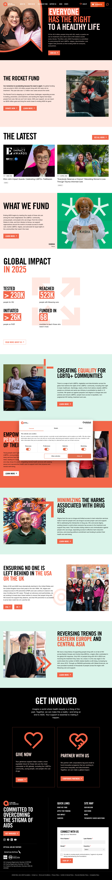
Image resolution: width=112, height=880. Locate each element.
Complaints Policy (94, 875)
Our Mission (88, 808)
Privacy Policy (55, 875)
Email (63, 846)
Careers (60, 818)
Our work (87, 811)
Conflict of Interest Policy (67, 875)
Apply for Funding (64, 811)
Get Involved (10, 834)
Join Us (53, 53)
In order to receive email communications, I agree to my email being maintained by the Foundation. (83, 855)
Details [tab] (56, 428)
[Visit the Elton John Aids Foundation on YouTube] (15, 840)
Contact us (34, 875)
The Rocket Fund (43, 4)
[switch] (46, 449)
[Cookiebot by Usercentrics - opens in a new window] (84, 423)
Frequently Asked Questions (94, 818)
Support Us (53, 4)
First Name (65, 839)
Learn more (28, 109)
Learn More (10, 236)
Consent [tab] (31, 428)
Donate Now (10, 109)
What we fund (62, 808)
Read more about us (13, 342)
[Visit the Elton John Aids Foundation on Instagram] (4, 840)
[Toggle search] (107, 4)
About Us (22, 4)
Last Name (88, 839)
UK (17, 607)
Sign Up (84, 4)
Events (66, 4)
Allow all (79, 456)
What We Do (31, 4)
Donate (20, 780)
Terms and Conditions (44, 875)
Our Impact (61, 815)
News (60, 4)
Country (87, 846)
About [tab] (80, 428)
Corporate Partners (71, 779)
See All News (99, 138)
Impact (60, 185)
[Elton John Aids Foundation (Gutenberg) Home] (9, 4)
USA (6, 607)
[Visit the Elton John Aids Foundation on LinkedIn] (12, 840)
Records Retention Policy (81, 875)
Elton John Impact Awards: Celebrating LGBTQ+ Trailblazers (27, 179)
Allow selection (55, 456)
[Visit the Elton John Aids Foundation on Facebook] (8, 840)
